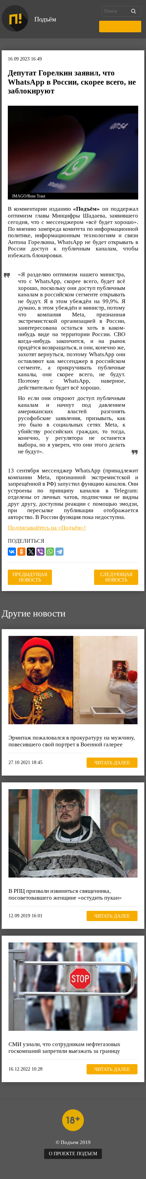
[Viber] (40, 552)
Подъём (45, 19)
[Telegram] (59, 552)
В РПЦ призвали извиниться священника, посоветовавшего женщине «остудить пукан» (65, 894)
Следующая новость (116, 577)
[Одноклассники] (21, 552)
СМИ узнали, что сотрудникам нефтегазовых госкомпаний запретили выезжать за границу (64, 1047)
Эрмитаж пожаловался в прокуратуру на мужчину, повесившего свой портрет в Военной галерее (71, 741)
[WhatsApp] (50, 552)
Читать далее (112, 762)
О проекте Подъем (73, 1153)
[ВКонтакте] (12, 552)
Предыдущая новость (30, 577)
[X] (31, 552)
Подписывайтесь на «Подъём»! (47, 527)
